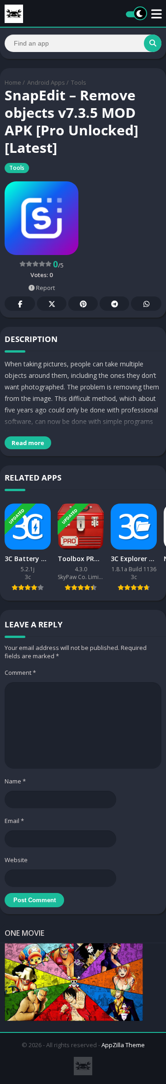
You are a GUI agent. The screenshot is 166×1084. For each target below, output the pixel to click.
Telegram (114, 303)
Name (15, 781)
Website (16, 860)
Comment (20, 672)
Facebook (20, 303)
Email (14, 821)
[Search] (152, 43)
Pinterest (83, 303)
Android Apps (46, 82)
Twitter (51, 303)
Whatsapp (146, 303)
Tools (78, 82)
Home (13, 82)
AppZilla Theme (123, 1045)
